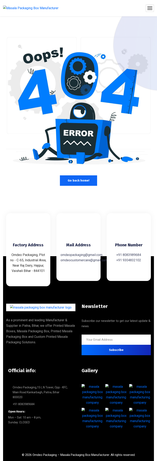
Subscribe (116, 350)
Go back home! (78, 180)
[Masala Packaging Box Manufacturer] (30, 8)
